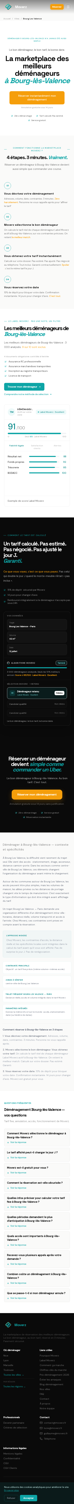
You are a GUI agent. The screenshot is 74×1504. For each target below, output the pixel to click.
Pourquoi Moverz (49, 1355)
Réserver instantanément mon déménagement (37, 97)
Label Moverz (47, 1360)
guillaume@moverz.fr (56, 1433)
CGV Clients (10, 1468)
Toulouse (8, 1370)
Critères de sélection (15, 1427)
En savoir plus (11, 1490)
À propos (45, 1403)
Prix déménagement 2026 (54, 1374)
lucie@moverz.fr (53, 1428)
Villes (16, 18)
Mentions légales (12, 1453)
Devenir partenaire (13, 1422)
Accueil (7, 18)
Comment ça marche (52, 1365)
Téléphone (50, 1438)
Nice (5, 1355)
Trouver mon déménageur (22, 386)
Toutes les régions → (14, 1386)
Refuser (11, 1498)
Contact (44, 1398)
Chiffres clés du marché (53, 1370)
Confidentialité (11, 1458)
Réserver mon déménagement (37, 794)
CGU (6, 1463)
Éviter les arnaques (50, 1379)
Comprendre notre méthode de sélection (26, 394)
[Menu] (68, 7)
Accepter (28, 1498)
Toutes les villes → (13, 1374)
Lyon (6, 1360)
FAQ (42, 1394)
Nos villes (45, 1389)
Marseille (8, 1365)
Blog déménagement (51, 1384)
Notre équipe (47, 1408)
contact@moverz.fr (55, 1422)
